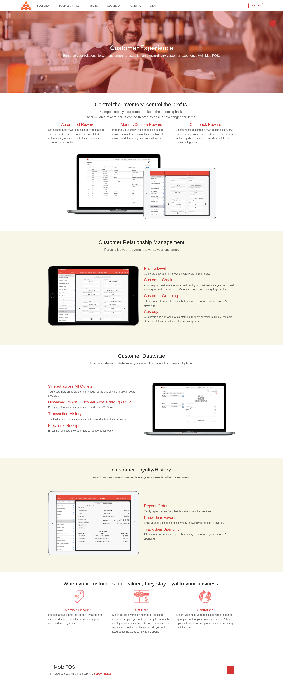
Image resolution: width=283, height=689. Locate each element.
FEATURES (43, 6)
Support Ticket (102, 673)
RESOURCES (113, 6)
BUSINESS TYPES (69, 6)
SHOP (153, 6)
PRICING (94, 6)
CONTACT (136, 6)
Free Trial (256, 5)
